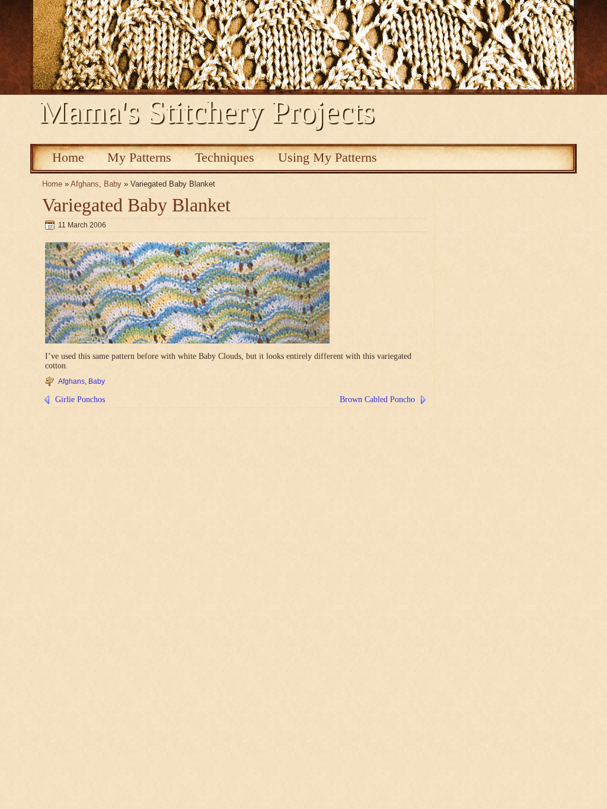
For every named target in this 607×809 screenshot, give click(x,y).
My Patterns (139, 157)
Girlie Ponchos (80, 399)
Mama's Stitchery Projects (207, 112)
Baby (113, 183)
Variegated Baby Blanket (136, 205)
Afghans (85, 183)
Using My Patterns (327, 157)
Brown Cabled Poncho (377, 399)
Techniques (224, 157)
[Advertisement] (246, 137)
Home (68, 157)
